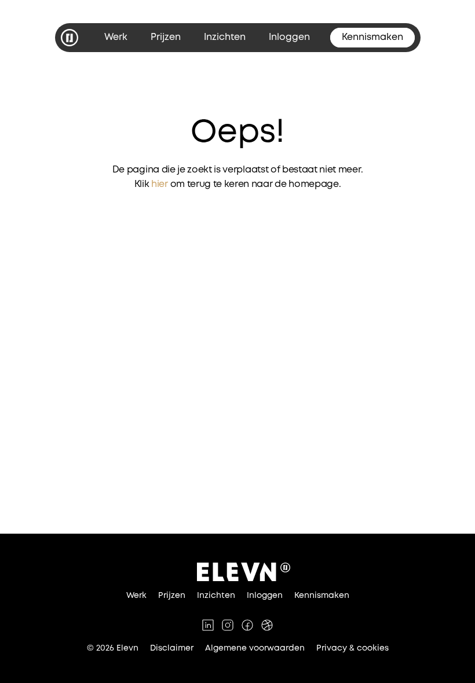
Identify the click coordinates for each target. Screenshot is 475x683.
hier (159, 184)
